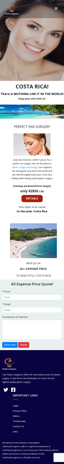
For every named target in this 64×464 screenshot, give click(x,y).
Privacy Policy (20, 410)
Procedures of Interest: (15, 317)
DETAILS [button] (32, 198)
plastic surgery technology (25, 167)
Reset (23, 344)
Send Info (10, 344)
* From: (6, 291)
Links (15, 431)
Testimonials (19, 421)
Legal (15, 405)
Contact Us (18, 426)
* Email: (6, 304)
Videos (16, 415)
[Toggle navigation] (56, 8)
